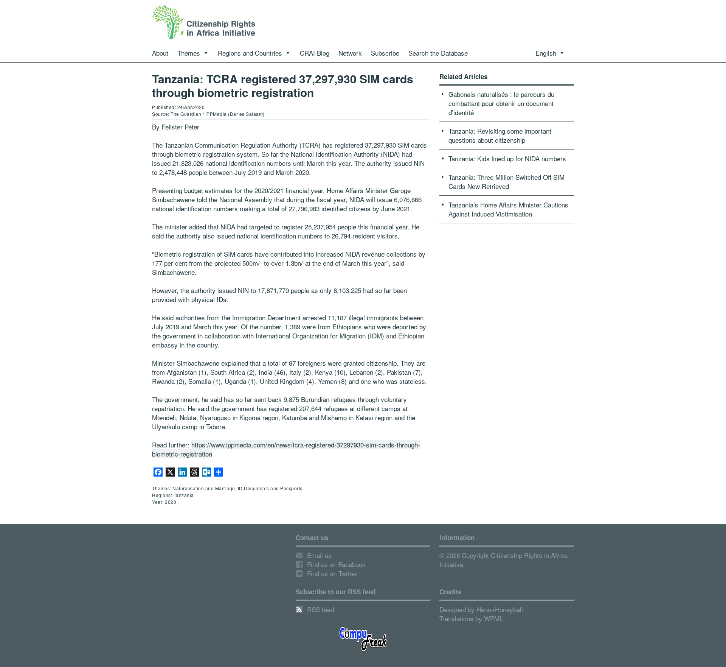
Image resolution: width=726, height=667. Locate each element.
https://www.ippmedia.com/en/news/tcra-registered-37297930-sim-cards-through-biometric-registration (286, 449)
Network (350, 53)
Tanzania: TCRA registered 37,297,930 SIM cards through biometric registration (282, 85)
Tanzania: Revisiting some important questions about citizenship (499, 135)
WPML (493, 618)
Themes (188, 53)
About (160, 53)
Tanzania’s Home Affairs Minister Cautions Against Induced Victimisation (508, 209)
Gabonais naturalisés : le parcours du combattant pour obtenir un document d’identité (501, 103)
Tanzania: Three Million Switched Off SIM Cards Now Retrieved (506, 181)
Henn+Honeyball (499, 609)
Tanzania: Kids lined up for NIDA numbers (507, 158)
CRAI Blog (314, 53)
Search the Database (438, 53)
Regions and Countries (250, 53)
